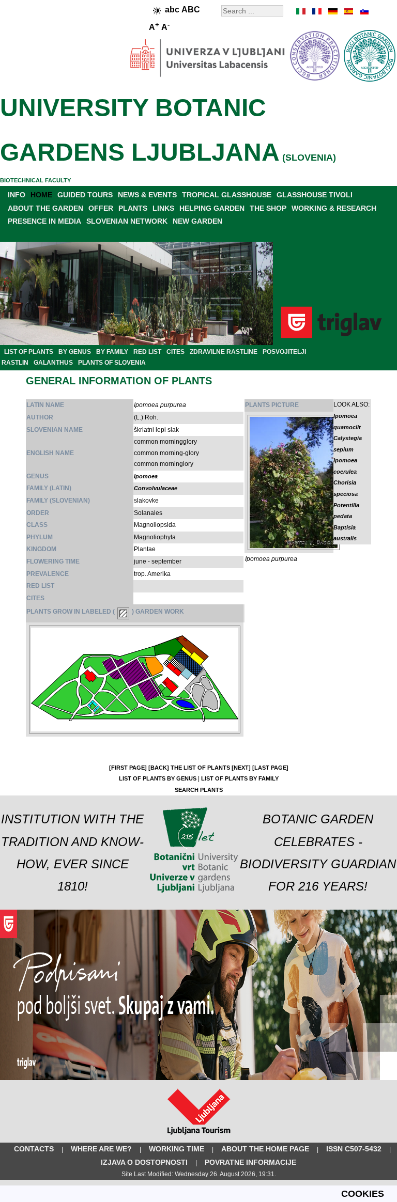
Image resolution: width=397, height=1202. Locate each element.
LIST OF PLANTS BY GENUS (157, 778)
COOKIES (362, 1194)
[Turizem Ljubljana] (198, 1137)
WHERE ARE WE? (101, 1149)
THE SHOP (268, 208)
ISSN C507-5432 (353, 1149)
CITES (175, 351)
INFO (16, 195)
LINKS (163, 208)
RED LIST (147, 351)
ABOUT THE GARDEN (45, 208)
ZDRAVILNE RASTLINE (223, 351)
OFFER (100, 208)
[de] (332, 11)
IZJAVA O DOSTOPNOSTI (144, 1162)
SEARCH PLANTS (199, 790)
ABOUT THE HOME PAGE (265, 1149)
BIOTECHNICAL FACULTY (35, 180)
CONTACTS (34, 1149)
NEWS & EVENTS (147, 195)
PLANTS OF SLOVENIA (112, 362)
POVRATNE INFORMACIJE (250, 1162)
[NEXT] (241, 767)
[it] (301, 11)
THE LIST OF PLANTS (200, 767)
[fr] (317, 11)
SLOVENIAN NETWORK (126, 221)
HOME (41, 195)
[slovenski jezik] (363, 11)
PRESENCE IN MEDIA (44, 221)
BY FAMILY (112, 351)
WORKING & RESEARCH (334, 208)
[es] (348, 11)
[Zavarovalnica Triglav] (198, 1078)
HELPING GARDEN (212, 208)
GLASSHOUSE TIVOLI (315, 195)
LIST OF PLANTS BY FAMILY (240, 778)
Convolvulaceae (155, 488)
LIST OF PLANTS (28, 351)
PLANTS (132, 208)
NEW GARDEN (197, 221)
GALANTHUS (53, 362)
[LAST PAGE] (270, 767)
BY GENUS (74, 351)
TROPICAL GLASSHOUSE (226, 195)
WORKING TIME (176, 1149)
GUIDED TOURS (85, 195)
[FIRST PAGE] (128, 767)
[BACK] (158, 767)
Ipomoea (146, 476)
